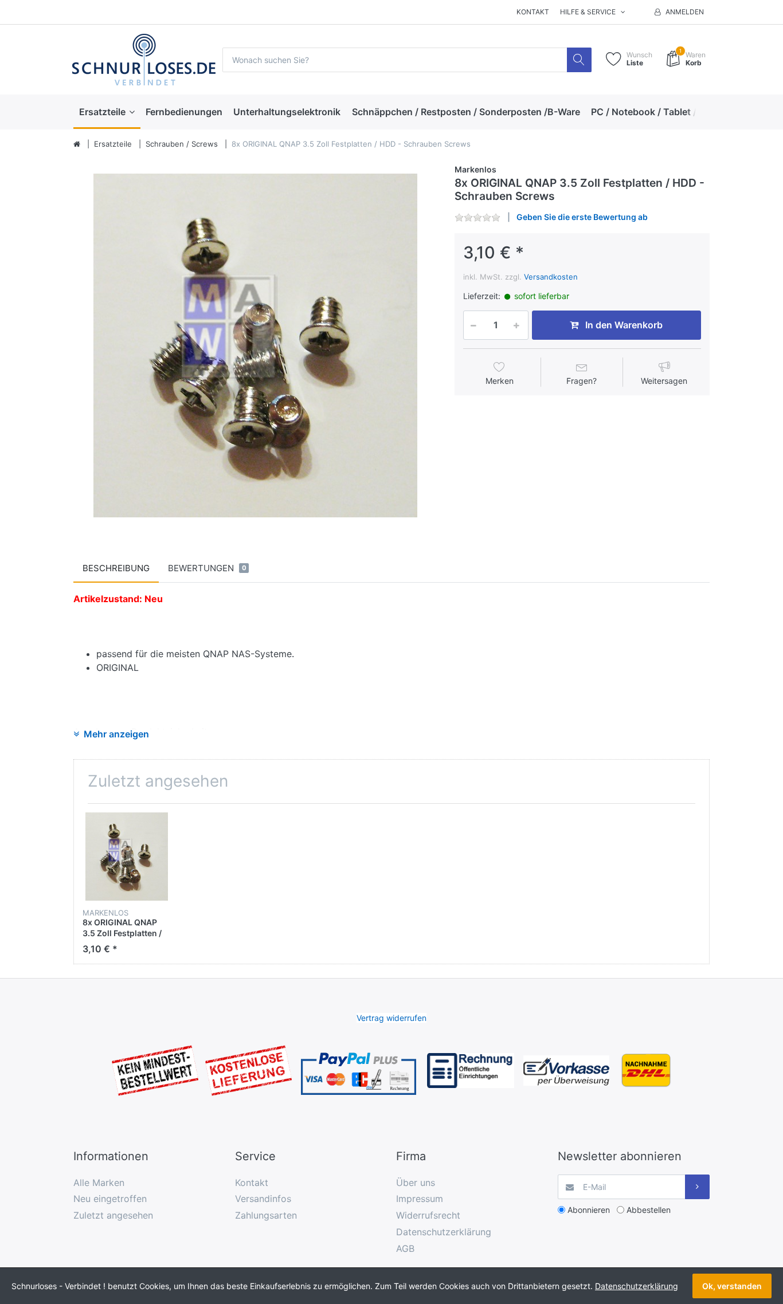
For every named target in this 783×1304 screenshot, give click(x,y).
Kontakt (532, 11)
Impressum (419, 1198)
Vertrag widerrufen (391, 1018)
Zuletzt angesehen (113, 1215)
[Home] (76, 144)
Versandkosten (551, 276)
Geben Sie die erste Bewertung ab (582, 217)
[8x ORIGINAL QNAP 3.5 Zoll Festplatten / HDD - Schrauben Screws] (255, 345)
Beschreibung (116, 568)
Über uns (415, 1182)
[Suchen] (579, 60)
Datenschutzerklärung (443, 1232)
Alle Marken (98, 1182)
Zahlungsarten (266, 1215)
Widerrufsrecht (428, 1215)
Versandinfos (263, 1198)
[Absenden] (697, 1187)
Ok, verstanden (732, 1286)
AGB (405, 1248)
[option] (255, 345)
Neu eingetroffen (110, 1198)
